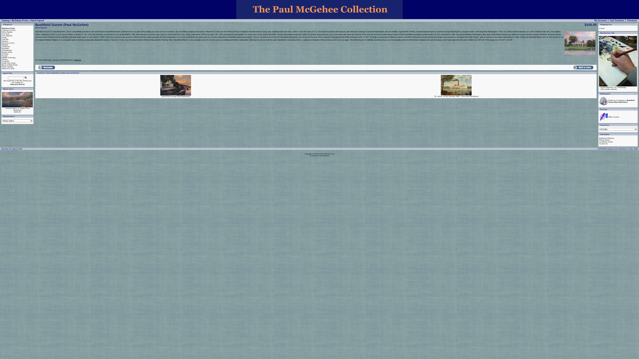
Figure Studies (7, 67)
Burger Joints (7, 52)
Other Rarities (7, 32)
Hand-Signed (37, 20)
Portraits (5, 54)
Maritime (5, 45)
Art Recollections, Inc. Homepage (613, 87)
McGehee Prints (20, 20)
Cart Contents (617, 20)
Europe (5, 56)
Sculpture (5, 61)
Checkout (632, 20)
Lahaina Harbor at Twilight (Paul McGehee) (17, 109)
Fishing (4, 59)
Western (5, 41)
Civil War (5, 39)
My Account (600, 20)
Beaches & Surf (8, 43)
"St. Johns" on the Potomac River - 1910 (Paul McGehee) (456, 96)
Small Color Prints (8, 63)
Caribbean (6, 47)
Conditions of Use (606, 142)
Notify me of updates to (621, 101)
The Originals (7, 36)
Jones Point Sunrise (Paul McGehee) (175, 96)
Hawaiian (5, 48)
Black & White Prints (9, 65)
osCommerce (324, 156)
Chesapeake (7, 50)
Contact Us (603, 144)
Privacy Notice (604, 140)
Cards (4, 37)
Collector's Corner (8, 30)
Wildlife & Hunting (8, 58)
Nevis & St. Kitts (8, 68)
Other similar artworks (609, 89)
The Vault (5, 34)
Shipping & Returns (606, 138)
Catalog (5, 20)
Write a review (613, 117)
